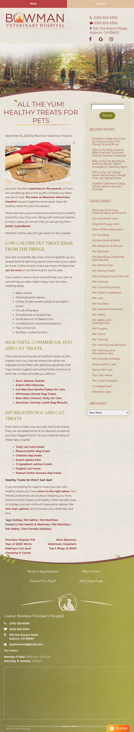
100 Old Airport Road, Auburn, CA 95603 (108, 30)
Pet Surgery (100, 328)
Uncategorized (102, 386)
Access (121, 728)
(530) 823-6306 (105, 23)
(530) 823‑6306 (105, 18)
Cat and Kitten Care (105, 218)
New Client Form (91, 581)
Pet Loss (97, 298)
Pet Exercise (100, 281)
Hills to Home (91, 571)
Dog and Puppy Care (105, 224)
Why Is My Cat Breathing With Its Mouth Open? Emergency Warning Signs (109, 164)
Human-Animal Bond (106, 240)
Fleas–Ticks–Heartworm (107, 229)
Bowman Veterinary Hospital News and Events (109, 212)
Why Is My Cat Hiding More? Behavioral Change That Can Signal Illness (109, 175)
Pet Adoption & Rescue (107, 245)
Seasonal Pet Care (104, 364)
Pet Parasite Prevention (107, 309)
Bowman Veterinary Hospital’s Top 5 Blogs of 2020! (62, 544)
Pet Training (100, 339)
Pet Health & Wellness (34, 524)
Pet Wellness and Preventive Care (103, 352)
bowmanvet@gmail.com (25, 644)
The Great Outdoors (105, 380)
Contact (100, 3)
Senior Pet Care (102, 369)
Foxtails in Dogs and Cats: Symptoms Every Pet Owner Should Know (109, 141)
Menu (33, 3)
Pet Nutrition (49, 520)
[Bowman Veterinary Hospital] (35, 20)
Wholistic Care (101, 391)
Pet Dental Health (104, 270)
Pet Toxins (99, 334)
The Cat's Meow (102, 375)
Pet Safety (12, 528)
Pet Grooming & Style (106, 287)
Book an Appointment (43, 571)
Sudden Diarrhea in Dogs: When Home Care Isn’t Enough (109, 186)
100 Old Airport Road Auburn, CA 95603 (23, 636)
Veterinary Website (70, 726)
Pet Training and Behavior (109, 344)
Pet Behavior (100, 251)
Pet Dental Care (102, 265)
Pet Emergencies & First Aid (110, 276)
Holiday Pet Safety (25, 520)
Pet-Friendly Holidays (36, 528)
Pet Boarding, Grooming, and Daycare (108, 258)
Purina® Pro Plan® (43, 581)
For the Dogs (100, 235)
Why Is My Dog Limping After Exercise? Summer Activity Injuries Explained (109, 152)
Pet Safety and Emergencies (101, 322)
